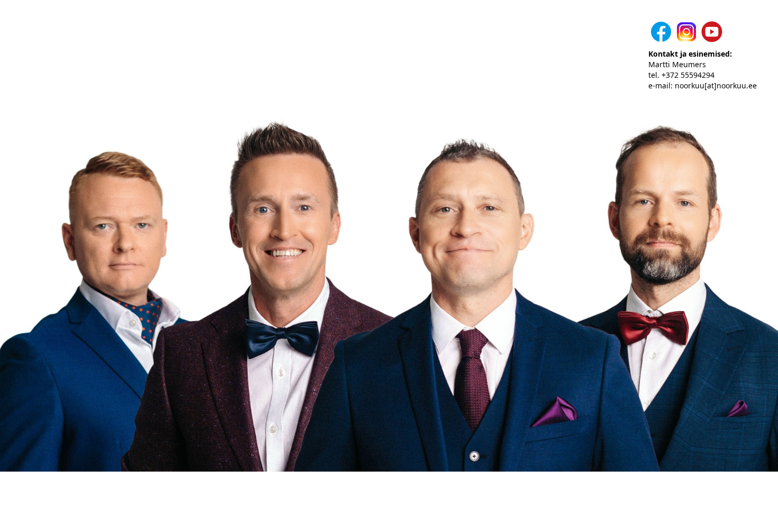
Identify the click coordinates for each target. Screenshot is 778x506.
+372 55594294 (688, 75)
